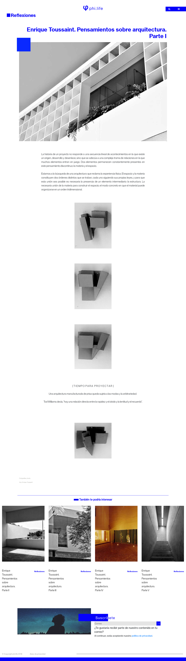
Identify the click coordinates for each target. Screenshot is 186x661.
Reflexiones (23, 15)
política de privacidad (142, 636)
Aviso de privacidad (37, 654)
